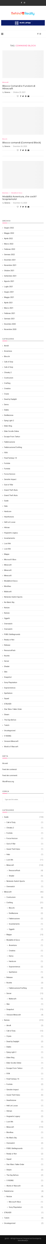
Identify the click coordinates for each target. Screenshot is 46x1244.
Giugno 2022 (9, 228)
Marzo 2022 (8, 244)
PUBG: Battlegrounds (24, 1148)
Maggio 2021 (9, 297)
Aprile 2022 (8, 238)
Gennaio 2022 (9, 254)
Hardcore (26, 961)
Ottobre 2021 (9, 270)
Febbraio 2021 (9, 313)
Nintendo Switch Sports (24, 881)
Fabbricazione (26, 919)
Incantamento (26, 924)
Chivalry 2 (24, 828)
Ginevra (7, 92)
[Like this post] (18, 96)
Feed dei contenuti (9, 769)
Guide (23, 817)
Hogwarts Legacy (24, 1116)
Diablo (24, 1047)
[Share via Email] (28, 96)
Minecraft (5, 82)
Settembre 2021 (10, 276)
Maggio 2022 (9, 233)
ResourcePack (26, 870)
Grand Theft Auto (24, 849)
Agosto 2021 (9, 281)
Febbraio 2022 (9, 249)
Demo (26, 956)
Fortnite (24, 833)
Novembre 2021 (10, 265)
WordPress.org (8, 781)
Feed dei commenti (9, 775)
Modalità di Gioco (16, 193)
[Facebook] (21, 3)
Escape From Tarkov (24, 1068)
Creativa (26, 951)
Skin (24, 1004)
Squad (24, 1159)
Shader (26, 876)
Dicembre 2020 (10, 324)
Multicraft (26, 999)
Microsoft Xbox (26, 1202)
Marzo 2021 (8, 308)
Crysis (24, 1036)
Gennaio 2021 (9, 319)
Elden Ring (24, 1057)
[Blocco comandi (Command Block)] (23, 121)
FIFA (24, 1073)
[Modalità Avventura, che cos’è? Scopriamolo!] (23, 175)
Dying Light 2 (24, 1052)
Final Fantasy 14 (24, 1079)
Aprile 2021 (8, 303)
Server (24, 993)
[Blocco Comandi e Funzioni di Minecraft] (23, 64)
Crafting (24, 902)
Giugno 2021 (9, 292)
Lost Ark (24, 860)
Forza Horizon (24, 838)
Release (24, 977)
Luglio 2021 (8, 287)
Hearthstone (24, 1100)
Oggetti (26, 929)
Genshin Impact (24, 1090)
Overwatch (24, 886)
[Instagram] (24, 3)
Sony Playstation (26, 1207)
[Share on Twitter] (23, 96)
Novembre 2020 (10, 329)
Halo (24, 854)
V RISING (24, 1180)
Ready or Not (24, 1154)
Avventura (5, 193)
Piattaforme (23, 1191)
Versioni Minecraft (24, 1015)
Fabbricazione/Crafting (26, 988)
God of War (24, 844)
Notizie (23, 1020)
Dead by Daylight (24, 1041)
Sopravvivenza (26, 967)
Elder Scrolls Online (24, 1063)
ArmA (24, 1025)
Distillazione (26, 913)
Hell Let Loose (24, 1106)
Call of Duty (24, 822)
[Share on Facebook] (20, 96)
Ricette (24, 983)
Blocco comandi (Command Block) (21, 142)
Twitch (23, 1218)
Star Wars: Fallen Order (24, 1164)
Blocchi (4, 139)
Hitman (24, 1111)
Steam (24, 1170)
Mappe (24, 935)
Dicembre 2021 (10, 260)
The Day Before (24, 1175)
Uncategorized (23, 1223)
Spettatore (26, 972)
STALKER (23, 1212)
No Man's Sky (24, 1138)
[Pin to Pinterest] (25, 96)
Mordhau (24, 1132)
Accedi (5, 763)
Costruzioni (24, 897)
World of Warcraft (24, 1186)
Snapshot (24, 1009)
